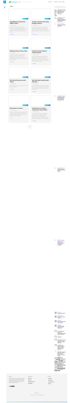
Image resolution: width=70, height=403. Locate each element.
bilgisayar (56, 358)
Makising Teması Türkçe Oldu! (18, 51)
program (60, 363)
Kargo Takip (30, 383)
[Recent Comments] (61, 7)
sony (64, 364)
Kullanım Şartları (51, 381)
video (59, 367)
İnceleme (56, 1)
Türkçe (61, 366)
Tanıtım (63, 9)
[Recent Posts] (56, 7)
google (61, 360)
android (59, 357)
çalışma (60, 369)
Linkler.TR (30, 378)
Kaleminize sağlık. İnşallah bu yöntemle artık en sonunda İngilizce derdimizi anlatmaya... (60, 347)
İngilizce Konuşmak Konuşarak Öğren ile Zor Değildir (61, 170)
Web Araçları (35, 34)
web (61, 367)
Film (65, 359)
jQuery (59, 362)
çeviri (62, 369)
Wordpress (12, 34)
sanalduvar (61, 364)
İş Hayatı (58, 23)
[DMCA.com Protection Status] (12, 386)
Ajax (56, 357)
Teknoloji (50, 1)
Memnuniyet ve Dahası (16, 108)
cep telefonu (61, 358)
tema (58, 366)
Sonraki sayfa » (30, 127)
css (64, 358)
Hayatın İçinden (61, 1)
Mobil (56, 363)
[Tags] (64, 7)
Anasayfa (50, 378)
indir (56, 362)
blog (59, 358)
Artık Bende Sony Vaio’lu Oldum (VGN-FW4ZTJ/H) (60, 327)
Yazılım (56, 369)
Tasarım (59, 365)
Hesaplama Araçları (31, 381)
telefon (56, 366)
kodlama (64, 362)
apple (62, 357)
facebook (62, 359)
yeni (57, 369)
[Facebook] (4, 12)
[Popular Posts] (58, 7)
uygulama (56, 367)
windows (56, 368)
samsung (57, 364)
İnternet (58, 312)
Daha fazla (25, 18)
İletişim (49, 383)
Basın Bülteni (59, 9)
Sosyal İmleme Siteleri (61, 313)
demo (55, 359)
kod (61, 362)
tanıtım (56, 365)
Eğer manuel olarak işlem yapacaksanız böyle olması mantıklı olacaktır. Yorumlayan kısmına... (61, 354)
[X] (4, 15)
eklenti (58, 359)
